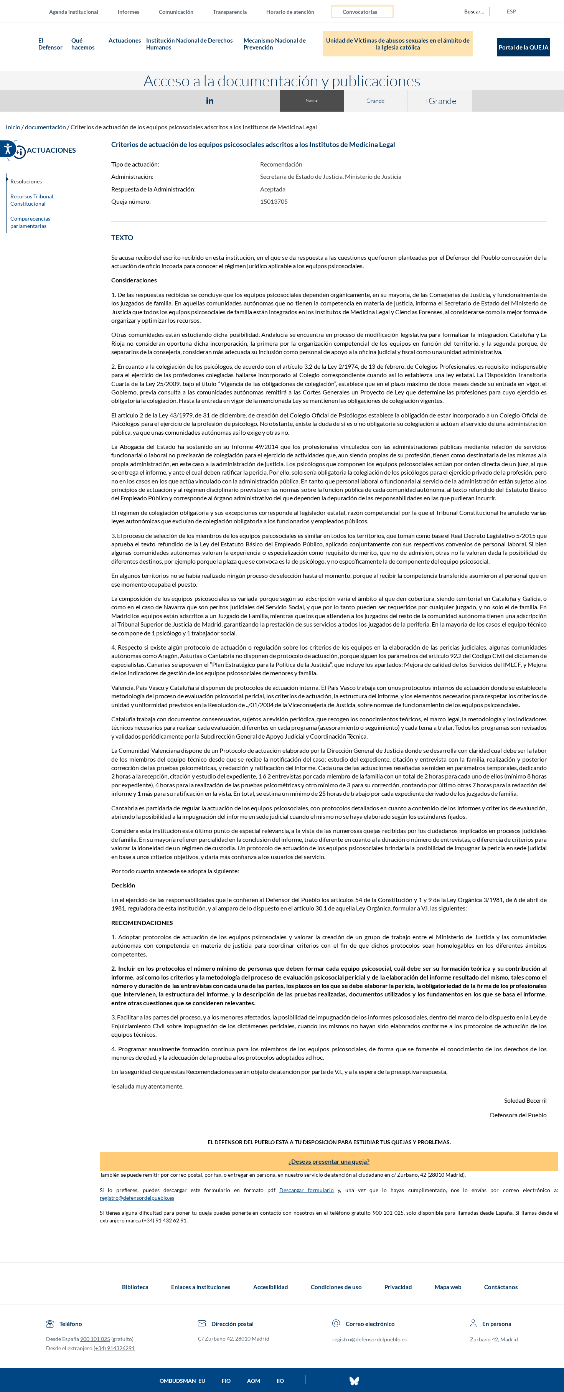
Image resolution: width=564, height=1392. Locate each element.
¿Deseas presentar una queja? (329, 1161)
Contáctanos (501, 1286)
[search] (470, 11)
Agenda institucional (73, 11)
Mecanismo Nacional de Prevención (275, 44)
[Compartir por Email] (232, 100)
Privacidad (398, 1286)
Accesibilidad (270, 1286)
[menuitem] (80, 11)
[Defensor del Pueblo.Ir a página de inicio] (53, 1287)
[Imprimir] (256, 100)
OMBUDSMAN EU (182, 1380)
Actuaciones (125, 40)
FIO (226, 1380)
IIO (280, 1380)
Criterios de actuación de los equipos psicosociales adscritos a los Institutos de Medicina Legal (194, 126)
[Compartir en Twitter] (187, 100)
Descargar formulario (306, 1190)
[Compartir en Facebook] (165, 100)
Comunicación (176, 11)
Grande (375, 100)
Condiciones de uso (336, 1286)
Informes (128, 11)
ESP (511, 11)
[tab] (165, 100)
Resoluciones (26, 181)
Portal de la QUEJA (524, 47)
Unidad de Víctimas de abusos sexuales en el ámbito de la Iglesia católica (398, 44)
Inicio (13, 126)
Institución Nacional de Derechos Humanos (189, 44)
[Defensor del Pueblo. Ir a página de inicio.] (21, 47)
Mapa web (448, 1286)
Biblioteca (135, 1286)
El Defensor (50, 44)
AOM (253, 1380)
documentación (45, 126)
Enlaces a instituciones (201, 1286)
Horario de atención (290, 11)
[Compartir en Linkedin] (210, 100)
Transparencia (230, 11)
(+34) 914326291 (114, 1348)
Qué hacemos (83, 44)
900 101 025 (95, 1339)
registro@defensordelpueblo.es (137, 1197)
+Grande (440, 100)
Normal (312, 100)
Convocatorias (360, 11)
